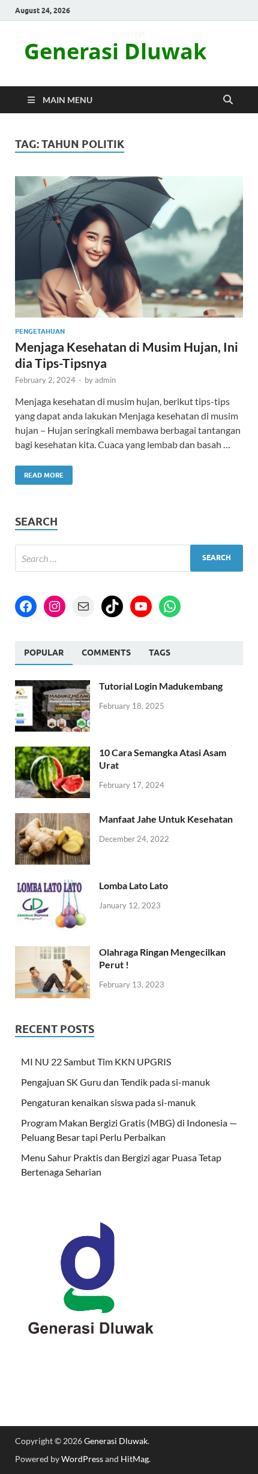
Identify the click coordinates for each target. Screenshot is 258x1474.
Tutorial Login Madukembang (161, 685)
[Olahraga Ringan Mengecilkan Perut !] (52, 953)
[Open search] (228, 100)
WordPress (82, 1459)
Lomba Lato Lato (133, 885)
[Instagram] (54, 606)
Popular (44, 652)
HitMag (135, 1459)
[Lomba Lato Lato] (52, 886)
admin (105, 380)
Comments (106, 652)
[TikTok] (112, 606)
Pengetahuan (40, 331)
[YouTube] (141, 606)
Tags (159, 652)
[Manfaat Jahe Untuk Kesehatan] (52, 820)
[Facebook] (26, 606)
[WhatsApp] (170, 606)
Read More (39, 472)
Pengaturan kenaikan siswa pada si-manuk (108, 1102)
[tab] (44, 653)
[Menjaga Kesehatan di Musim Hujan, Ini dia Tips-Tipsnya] (129, 247)
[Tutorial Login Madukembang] (52, 687)
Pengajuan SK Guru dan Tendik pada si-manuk (115, 1082)
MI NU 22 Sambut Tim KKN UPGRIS (96, 1061)
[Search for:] (129, 558)
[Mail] (83, 606)
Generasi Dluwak (115, 51)
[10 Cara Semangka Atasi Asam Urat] (52, 753)
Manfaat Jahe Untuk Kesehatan (166, 818)
